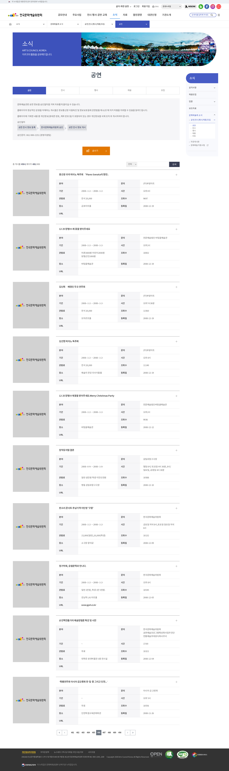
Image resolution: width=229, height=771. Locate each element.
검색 (174, 164)
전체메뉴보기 (218, 15)
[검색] (211, 15)
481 (72, 733)
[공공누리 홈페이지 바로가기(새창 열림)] (156, 754)
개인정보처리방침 (29, 752)
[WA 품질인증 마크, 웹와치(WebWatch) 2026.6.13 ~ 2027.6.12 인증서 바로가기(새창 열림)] (183, 752)
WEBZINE (191, 6)
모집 (163, 90)
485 (93, 733)
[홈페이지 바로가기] (10, 24)
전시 (63, 90)
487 (104, 733)
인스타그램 (212, 6)
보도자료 (192, 108)
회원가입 (146, 6)
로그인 (137, 6)
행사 (96, 90)
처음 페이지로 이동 (59, 732)
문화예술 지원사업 (198, 145)
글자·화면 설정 (122, 6)
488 (109, 733)
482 (77, 733)
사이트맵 (91, 752)
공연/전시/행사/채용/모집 (201, 120)
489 (114, 733)
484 (88, 733)
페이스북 (206, 6)
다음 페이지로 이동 (127, 732)
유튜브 (218, 6)
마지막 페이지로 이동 (132, 732)
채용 (129, 90)
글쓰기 (95, 151)
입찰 (191, 101)
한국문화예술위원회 (25, 15)
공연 (29, 90)
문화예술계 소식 (195, 115)
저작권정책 (44, 752)
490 (119, 733)
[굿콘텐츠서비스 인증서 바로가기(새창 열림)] (200, 753)
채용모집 (192, 94)
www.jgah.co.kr (88, 605)
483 (83, 733)
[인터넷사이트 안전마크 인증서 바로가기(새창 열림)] (169, 752)
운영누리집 (167, 6)
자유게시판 (195, 142)
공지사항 (192, 88)
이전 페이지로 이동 (64, 732)
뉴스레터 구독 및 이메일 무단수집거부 (68, 752)
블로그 (200, 6)
